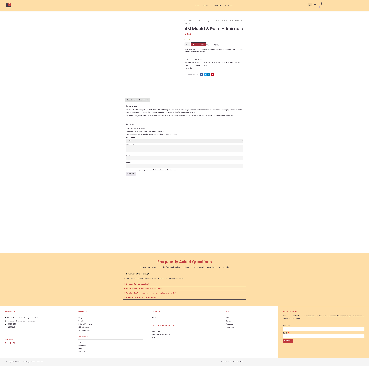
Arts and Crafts (214, 21)
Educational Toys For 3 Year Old (228, 62)
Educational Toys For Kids (199, 21)
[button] (310, 4)
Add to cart (198, 44)
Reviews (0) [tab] (143, 100)
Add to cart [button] (130, 237)
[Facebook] (6, 343)
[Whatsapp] (14, 343)
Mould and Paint (201, 65)
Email (128, 163)
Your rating (130, 137)
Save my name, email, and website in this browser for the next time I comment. (159, 170)
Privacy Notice (226, 362)
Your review (131, 144)
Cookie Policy (238, 362)
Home (186, 21)
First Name (287, 326)
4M (191, 68)
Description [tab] (131, 100)
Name (129, 155)
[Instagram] (10, 343)
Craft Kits (225, 21)
